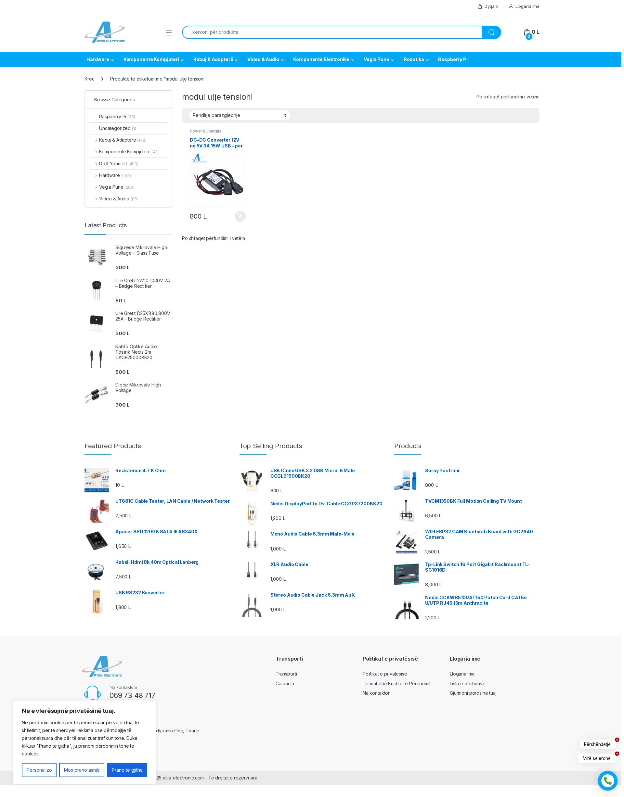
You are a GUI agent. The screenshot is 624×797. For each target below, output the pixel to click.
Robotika (414, 59)
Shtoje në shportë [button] (237, 216)
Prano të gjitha (127, 770)
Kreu (89, 79)
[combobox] (332, 32)
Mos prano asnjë (82, 770)
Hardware (97, 59)
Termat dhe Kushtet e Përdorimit (397, 683)
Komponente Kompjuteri (151, 59)
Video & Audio (263, 59)
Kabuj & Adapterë (213, 59)
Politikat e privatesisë (385, 674)
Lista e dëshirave (468, 683)
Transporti (286, 674)
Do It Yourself (118, 163)
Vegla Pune (376, 59)
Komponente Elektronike (321, 59)
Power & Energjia (205, 131)
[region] (84, 742)
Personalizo (39, 770)
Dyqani (491, 6)
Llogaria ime (527, 6)
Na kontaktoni (377, 693)
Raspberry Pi (452, 59)
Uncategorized (117, 128)
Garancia (285, 683)
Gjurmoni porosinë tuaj (473, 693)
